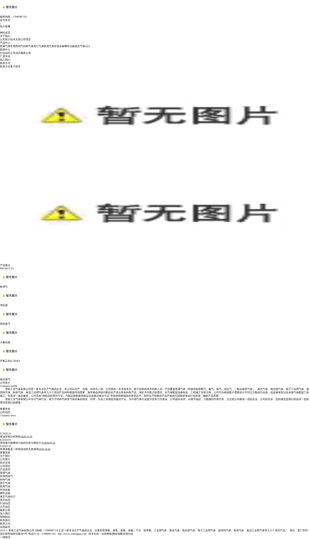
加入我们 (5, 59)
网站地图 (117, 533)
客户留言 (15, 66)
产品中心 (5, 42)
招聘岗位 (5, 516)
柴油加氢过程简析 (10, 436)
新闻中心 (5, 49)
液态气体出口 (82, 46)
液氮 (130, 530)
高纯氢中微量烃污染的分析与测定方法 (22, 442)
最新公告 (26, 53)
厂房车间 (5, 56)
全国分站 (128, 533)
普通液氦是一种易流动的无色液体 (19, 449)
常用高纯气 (16, 46)
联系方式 (5, 63)
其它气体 (38, 46)
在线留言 (5, 527)
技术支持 (15, 39)
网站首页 (5, 32)
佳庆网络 (106, 533)
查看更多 (5, 408)
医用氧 (106, 530)
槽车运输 (69, 46)
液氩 (123, 530)
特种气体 (28, 46)
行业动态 (5, 53)
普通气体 (5, 46)
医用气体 (49, 46)
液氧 (115, 530)
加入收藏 (5, 26)
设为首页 (5, 20)
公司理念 (26, 39)
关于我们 (5, 36)
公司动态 (15, 53)
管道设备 (59, 46)
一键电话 (5, 537)
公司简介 (5, 39)
